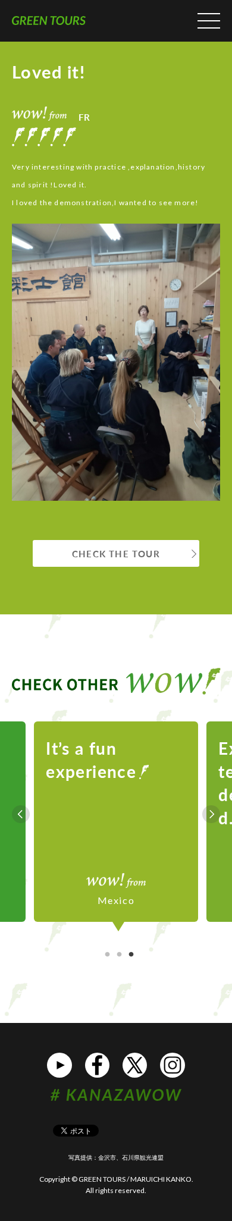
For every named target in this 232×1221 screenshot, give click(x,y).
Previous (21, 814)
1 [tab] (107, 955)
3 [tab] (131, 955)
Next (211, 814)
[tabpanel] (116, 814)
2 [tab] (119, 955)
